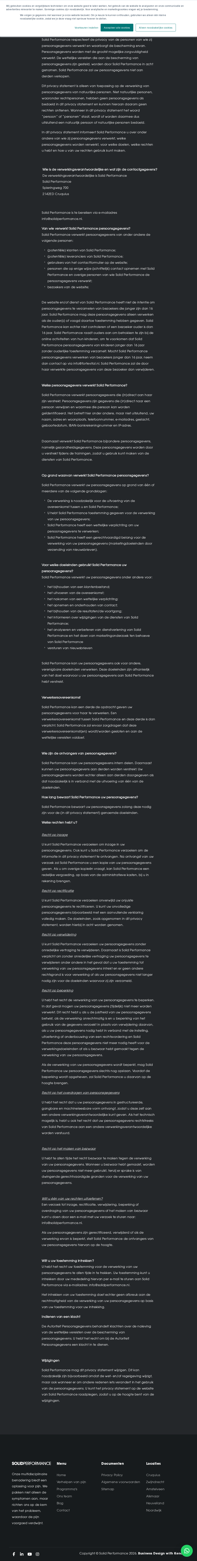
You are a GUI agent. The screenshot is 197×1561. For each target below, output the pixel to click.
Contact (63, 1510)
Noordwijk (154, 1510)
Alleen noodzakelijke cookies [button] (156, 27)
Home (61, 1475)
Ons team (64, 1496)
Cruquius (153, 1475)
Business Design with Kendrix (162, 1553)
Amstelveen (155, 1489)
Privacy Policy (112, 1475)
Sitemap (107, 1489)
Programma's (67, 1489)
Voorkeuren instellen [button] (86, 27)
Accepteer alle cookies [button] (117, 27)
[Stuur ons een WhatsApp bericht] (187, 1551)
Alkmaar (152, 1496)
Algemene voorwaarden (120, 1482)
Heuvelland (155, 1503)
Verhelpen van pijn (71, 1482)
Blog (60, 1503)
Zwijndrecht (155, 1482)
